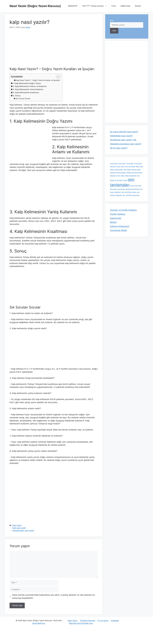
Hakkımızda (125, 6)
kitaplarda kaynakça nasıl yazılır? (125, 144)
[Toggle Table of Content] (57, 77)
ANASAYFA (72, 6)
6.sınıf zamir (122, 163)
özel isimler (135, 195)
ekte (125, 169)
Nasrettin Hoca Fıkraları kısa (81, 623)
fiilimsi (139, 169)
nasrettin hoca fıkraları (132, 189)
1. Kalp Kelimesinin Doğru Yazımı (27, 83)
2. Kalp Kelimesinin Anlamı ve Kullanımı (30, 86)
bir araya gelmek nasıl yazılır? (124, 132)
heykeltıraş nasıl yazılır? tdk (123, 140)
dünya (138, 166)
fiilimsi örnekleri (121, 172)
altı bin (119, 166)
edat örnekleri (119, 169)
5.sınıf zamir (113, 163)
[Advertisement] (54, 49)
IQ (115, 180)
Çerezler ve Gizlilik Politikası (123, 210)
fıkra (118, 175)
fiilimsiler (113, 172)
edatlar (112, 169)
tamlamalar (118, 195)
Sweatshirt (117, 192)
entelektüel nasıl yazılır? (121, 136)
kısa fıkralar (121, 189)
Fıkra (114, 6)
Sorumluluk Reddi (118, 230)
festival (133, 169)
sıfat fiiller (128, 192)
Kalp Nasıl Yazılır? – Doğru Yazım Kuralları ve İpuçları (38, 80)
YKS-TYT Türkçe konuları (93, 6)
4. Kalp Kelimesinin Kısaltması (26, 92)
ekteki (129, 169)
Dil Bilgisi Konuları (87, 620)
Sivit (141, 189)
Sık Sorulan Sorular (23, 98)
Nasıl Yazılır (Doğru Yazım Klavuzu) (35, 6)
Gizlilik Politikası (117, 214)
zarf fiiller (129, 195)
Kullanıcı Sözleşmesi (119, 226)
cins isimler (131, 166)
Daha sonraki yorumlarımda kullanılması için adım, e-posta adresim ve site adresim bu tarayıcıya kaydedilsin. (53, 596)
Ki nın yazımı (103, 620)
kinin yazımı (113, 189)
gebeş (122, 175)
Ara (111, 20)
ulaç (124, 195)
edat (141, 166)
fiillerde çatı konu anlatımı (134, 172)
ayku (126, 166)
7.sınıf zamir (129, 163)
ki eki (131, 185)
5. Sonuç (17, 95)
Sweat (112, 192)
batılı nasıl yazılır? (19, 528)
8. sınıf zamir (138, 163)
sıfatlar (134, 192)
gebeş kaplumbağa (131, 175)
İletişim (138, 6)
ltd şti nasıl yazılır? (119, 148)
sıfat (123, 192)
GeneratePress (38, 623)
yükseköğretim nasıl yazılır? (23, 530)
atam (122, 166)
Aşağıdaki (115, 620)
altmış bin (113, 166)
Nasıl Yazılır (16, 525)
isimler (125, 180)
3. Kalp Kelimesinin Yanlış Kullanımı (28, 89)
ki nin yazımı (137, 185)
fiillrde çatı (113, 175)
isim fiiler (120, 180)
